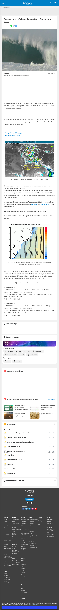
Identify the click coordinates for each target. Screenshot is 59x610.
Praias (5, 532)
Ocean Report (33, 543)
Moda (22, 540)
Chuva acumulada (6, 582)
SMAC (31, 533)
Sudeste (23, 554)
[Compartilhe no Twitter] (16, 26)
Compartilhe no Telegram (13, 135)
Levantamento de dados (33, 540)
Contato (49, 517)
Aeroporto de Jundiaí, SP (15, 446)
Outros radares (7, 577)
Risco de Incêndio (33, 354)
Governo (23, 546)
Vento (23, 354)
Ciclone (23, 568)
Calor (22, 566)
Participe (40, 521)
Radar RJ (6, 575)
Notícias (23, 517)
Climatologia (15, 564)
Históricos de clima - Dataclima (8, 557)
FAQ (48, 532)
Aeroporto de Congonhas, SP (16, 437)
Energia (23, 542)
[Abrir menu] (3, 3)
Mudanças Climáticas (23, 549)
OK (29, 607)
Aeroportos (6, 534)
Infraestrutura (24, 544)
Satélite (8, 361)
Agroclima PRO (33, 535)
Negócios (23, 538)
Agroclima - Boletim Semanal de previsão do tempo (25, 534)
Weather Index (33, 547)
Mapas (14, 517)
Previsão (6, 517)
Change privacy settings (51, 530)
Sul (21, 552)
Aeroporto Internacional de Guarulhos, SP (20, 442)
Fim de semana (7, 528)
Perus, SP (10, 464)
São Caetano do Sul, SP (14, 459)
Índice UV (14, 560)
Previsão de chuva (15, 547)
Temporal (23, 564)
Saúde (22, 525)
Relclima (6, 559)
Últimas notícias (25, 519)
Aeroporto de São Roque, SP (16, 451)
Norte (22, 560)
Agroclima (23, 521)
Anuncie (49, 521)
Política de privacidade (33, 604)
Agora (5, 521)
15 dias (5, 530)
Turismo (23, 574)
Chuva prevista (7, 579)
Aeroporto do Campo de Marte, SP (18, 433)
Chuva (19, 351)
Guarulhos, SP (12, 455)
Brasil (5, 519)
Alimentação (24, 523)
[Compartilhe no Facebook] (13, 26)
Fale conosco (50, 523)
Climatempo (29, 499)
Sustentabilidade (25, 530)
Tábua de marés (16, 562)
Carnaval (23, 579)
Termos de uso (50, 534)
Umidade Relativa (39, 351)
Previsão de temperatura (15, 551)
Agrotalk (23, 590)
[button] (50, 3)
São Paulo (34, 204)
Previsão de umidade (15, 554)
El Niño (22, 570)
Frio (22, 562)
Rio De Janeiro (45, 204)
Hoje (5, 523)
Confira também (40, 518)
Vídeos (23, 598)
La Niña (23, 572)
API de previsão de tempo (50, 537)
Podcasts (6, 561)
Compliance (49, 519)
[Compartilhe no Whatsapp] (11, 26)
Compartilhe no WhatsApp (13, 133)
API (30, 538)
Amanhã (6, 525)
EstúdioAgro (24, 592)
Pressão (28, 351)
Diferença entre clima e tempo (7, 564)
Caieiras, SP (11, 473)
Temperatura (10, 351)
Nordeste (23, 558)
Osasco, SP (11, 469)
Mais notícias (51, 399)
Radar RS (23, 577)
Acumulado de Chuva (11, 354)
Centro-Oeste (24, 556)
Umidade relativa (16, 529)
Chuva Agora (18, 361)
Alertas (22, 528)
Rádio (31, 525)
